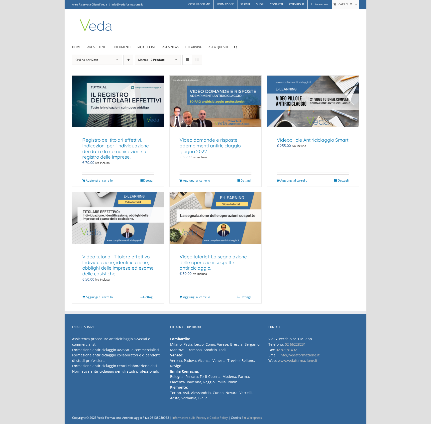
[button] (235, 46)
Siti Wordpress (252, 418)
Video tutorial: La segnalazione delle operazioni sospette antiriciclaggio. (213, 262)
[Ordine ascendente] (128, 60)
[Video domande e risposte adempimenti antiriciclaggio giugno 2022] (215, 101)
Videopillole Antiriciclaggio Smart (312, 140)
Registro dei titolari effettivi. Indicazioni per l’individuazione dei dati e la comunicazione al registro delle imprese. (115, 148)
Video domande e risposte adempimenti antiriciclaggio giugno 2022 (210, 145)
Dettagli (148, 180)
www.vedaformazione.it (297, 360)
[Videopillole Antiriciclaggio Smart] (313, 101)
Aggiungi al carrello (99, 180)
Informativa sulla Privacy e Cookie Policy (200, 418)
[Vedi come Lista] (197, 60)
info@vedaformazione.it (127, 4)
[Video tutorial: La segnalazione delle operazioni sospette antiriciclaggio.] (215, 218)
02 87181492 (286, 349)
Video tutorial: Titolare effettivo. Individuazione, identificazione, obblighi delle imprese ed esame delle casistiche (118, 265)
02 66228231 (295, 344)
